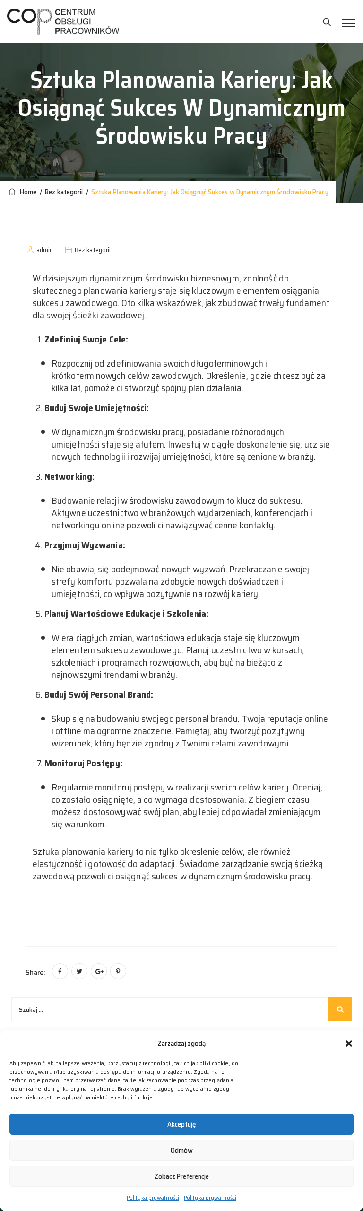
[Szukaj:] (181, 1009)
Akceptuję (181, 1124)
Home (27, 192)
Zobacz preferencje (181, 1176)
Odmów (182, 1150)
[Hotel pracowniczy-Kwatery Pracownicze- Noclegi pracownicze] (63, 21)
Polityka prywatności (153, 1197)
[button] (349, 1043)
